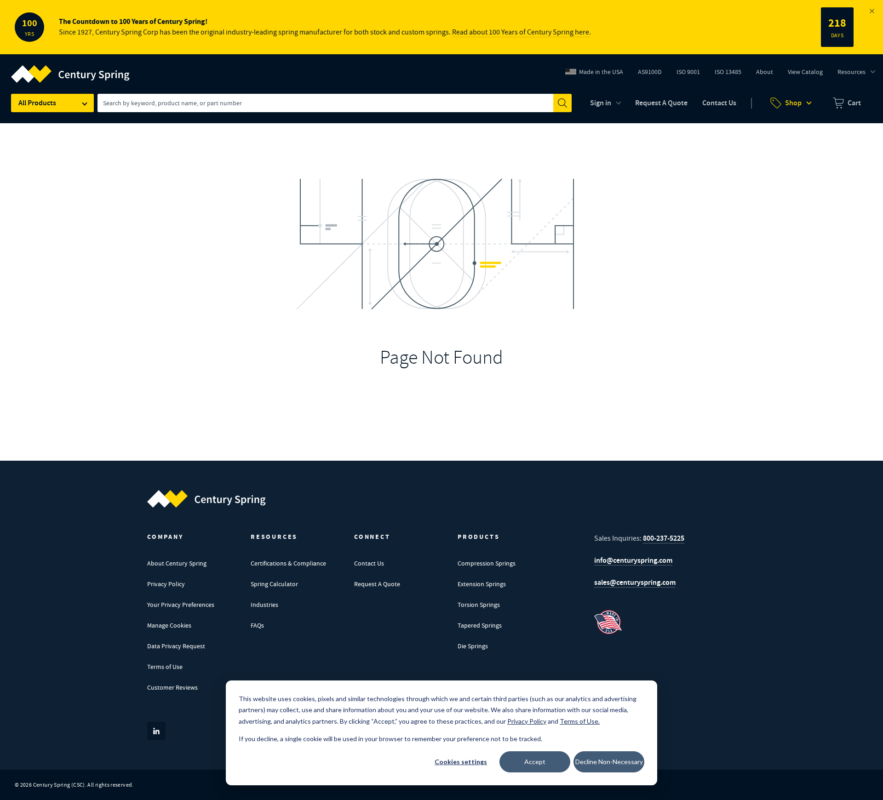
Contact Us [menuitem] (719, 103)
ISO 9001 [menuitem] (691, 74)
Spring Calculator (274, 584)
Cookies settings (461, 762)
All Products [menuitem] (37, 103)
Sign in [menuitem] (600, 103)
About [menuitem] (764, 72)
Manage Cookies (169, 625)
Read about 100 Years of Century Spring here (520, 32)
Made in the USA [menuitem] (601, 72)
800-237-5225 (663, 538)
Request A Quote (377, 584)
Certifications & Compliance (288, 563)
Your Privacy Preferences (180, 604)
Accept (534, 762)
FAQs (257, 625)
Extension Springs (482, 584)
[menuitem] (847, 103)
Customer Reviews (172, 687)
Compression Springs (487, 563)
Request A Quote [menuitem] (661, 103)
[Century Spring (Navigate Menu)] (70, 68)
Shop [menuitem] (793, 103)
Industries (264, 604)
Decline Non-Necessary (609, 762)
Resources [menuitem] (851, 72)
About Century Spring (176, 563)
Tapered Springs (480, 625)
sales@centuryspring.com (635, 582)
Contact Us (369, 563)
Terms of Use (165, 667)
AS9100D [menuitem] (653, 74)
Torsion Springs (479, 604)
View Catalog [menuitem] (805, 72)
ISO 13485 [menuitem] (728, 72)
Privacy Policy (166, 584)
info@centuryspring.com (633, 560)
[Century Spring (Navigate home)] (206, 499)
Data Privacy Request (176, 646)
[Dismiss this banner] (872, 11)
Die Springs (473, 646)
